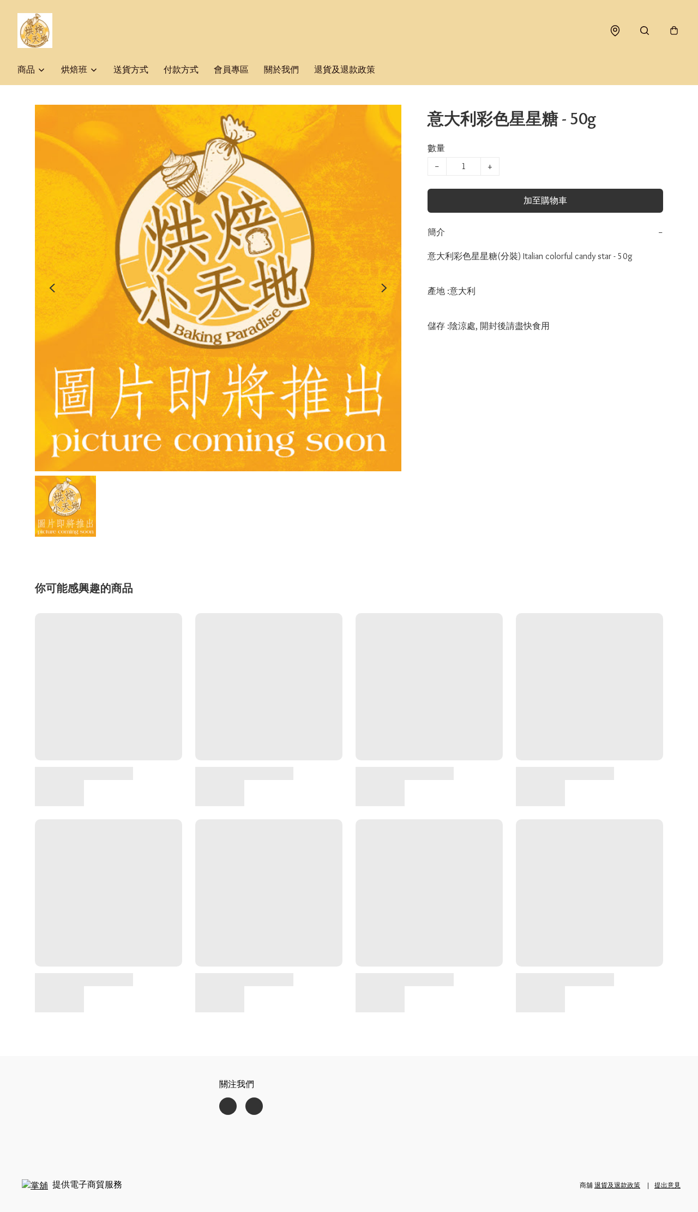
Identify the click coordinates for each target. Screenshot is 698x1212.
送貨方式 (130, 69)
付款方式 (181, 69)
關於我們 (281, 69)
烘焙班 (74, 69)
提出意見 (667, 1185)
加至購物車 (545, 200)
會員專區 (231, 69)
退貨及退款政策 (344, 69)
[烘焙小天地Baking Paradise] (34, 30)
